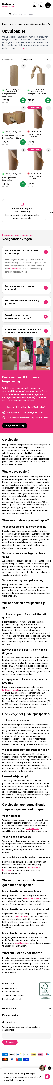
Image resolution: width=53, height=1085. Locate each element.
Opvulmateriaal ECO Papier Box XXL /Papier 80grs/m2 (13, 137)
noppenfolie (14, 269)
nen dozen (34, 898)
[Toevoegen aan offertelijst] (23, 66)
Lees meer (22, 48)
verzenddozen (32, 828)
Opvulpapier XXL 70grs (36, 94)
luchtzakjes (7, 870)
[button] (34, 5)
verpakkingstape (21, 943)
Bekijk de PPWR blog (15, 425)
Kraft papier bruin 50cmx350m (9, 179)
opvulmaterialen (21, 916)
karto (26, 898)
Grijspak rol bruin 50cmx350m (9, 95)
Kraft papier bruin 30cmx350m (34, 136)
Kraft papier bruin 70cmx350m (34, 178)
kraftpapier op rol (10, 690)
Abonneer (10, 1042)
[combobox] (32, 13)
